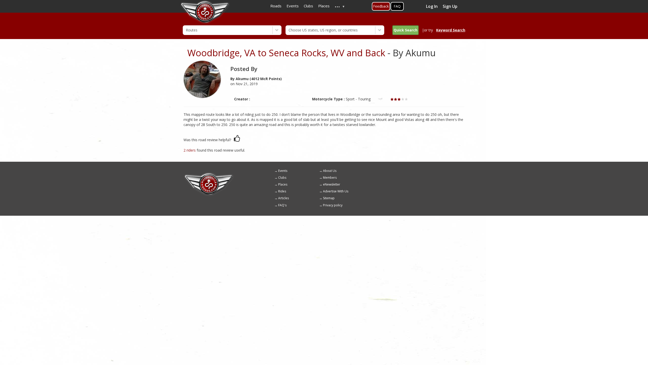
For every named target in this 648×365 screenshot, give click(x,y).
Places (282, 184)
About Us (329, 171)
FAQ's (282, 205)
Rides (282, 191)
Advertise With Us (335, 191)
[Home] (209, 174)
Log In (432, 6)
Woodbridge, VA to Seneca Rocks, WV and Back (286, 53)
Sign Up (450, 6)
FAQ (397, 6)
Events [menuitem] (293, 5)
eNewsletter (331, 184)
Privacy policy (332, 205)
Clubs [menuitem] (308, 5)
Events (282, 171)
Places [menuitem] (324, 5)
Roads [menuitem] (275, 5)
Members (330, 177)
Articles (283, 198)
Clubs (282, 177)
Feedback (381, 6)
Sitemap (329, 198)
